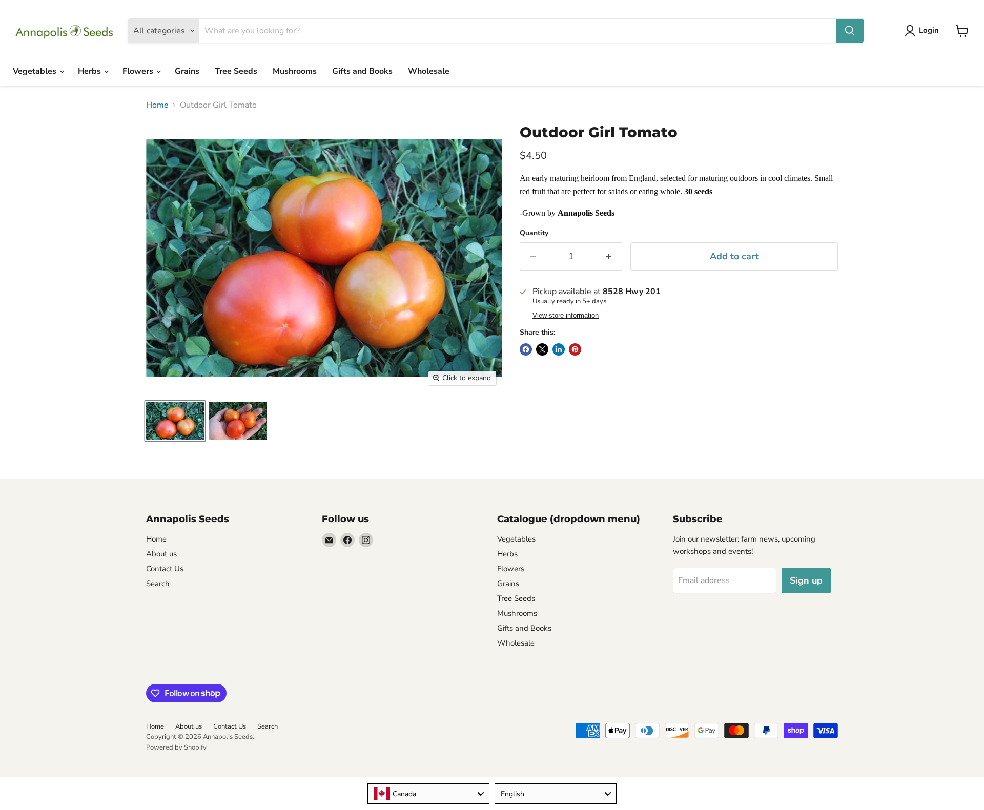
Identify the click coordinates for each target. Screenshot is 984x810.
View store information (565, 315)
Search (158, 583)
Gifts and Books (362, 71)
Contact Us (164, 569)
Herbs (90, 71)
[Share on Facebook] (526, 349)
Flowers (138, 71)
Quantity (534, 233)
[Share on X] (542, 349)
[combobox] (428, 793)
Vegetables (35, 71)
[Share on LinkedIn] (558, 349)
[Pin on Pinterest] (575, 349)
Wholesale (428, 71)
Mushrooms (295, 71)
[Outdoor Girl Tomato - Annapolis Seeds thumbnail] (175, 421)
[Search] (850, 31)
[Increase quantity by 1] (609, 256)
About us (161, 554)
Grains (187, 71)
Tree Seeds (236, 71)
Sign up (806, 580)
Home (157, 105)
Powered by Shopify (176, 747)
